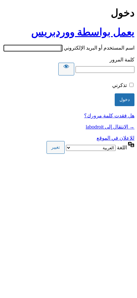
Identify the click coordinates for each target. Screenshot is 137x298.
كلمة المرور (122, 59)
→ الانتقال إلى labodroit (110, 126)
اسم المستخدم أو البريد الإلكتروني (99, 48)
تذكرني (119, 85)
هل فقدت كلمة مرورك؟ (109, 115)
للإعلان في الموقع (115, 138)
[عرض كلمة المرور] (66, 69)
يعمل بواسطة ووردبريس (82, 32)
